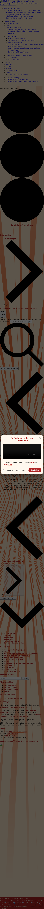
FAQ (32, 462)
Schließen (35, 470)
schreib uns (7, 465)
